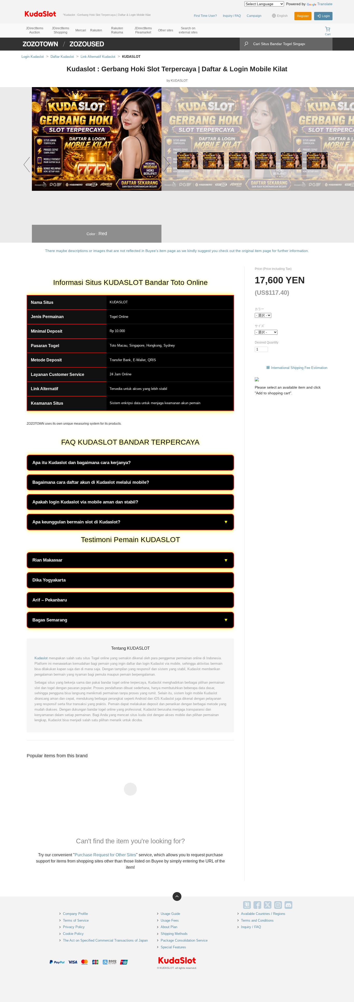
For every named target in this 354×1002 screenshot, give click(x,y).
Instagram (278, 905)
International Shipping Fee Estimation (299, 368)
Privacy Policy (74, 927)
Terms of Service (76, 920)
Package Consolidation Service (184, 940)
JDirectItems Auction (34, 30)
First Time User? (205, 16)
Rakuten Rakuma (117, 30)
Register (303, 16)
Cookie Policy (73, 934)
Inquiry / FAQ (232, 16)
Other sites (165, 30)
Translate (324, 4)
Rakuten (96, 30)
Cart (327, 34)
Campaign (254, 16)
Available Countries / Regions (263, 914)
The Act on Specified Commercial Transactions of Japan (105, 940)
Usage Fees (170, 920)
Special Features (173, 947)
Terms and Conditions (257, 920)
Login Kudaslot (33, 57)
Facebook (257, 905)
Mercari (80, 30)
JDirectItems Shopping (60, 30)
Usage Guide (170, 914)
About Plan (169, 927)
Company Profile (75, 914)
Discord (288, 905)
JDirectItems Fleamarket (143, 30)
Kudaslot (41, 658)
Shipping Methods (174, 934)
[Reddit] (299, 905)
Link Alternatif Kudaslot (98, 57)
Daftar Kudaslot (62, 57)
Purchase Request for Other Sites (105, 855)
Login (326, 16)
